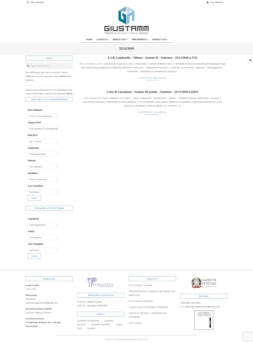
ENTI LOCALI (135, 322)
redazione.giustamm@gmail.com (41, 302)
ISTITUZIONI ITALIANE (140, 285)
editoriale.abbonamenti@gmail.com (202, 306)
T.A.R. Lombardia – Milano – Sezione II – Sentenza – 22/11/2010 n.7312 (152, 57)
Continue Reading (152, 77)
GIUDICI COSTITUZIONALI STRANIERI (148, 307)
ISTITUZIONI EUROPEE (141, 301)
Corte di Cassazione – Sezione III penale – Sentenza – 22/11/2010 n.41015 (152, 92)
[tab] (152, 293)
